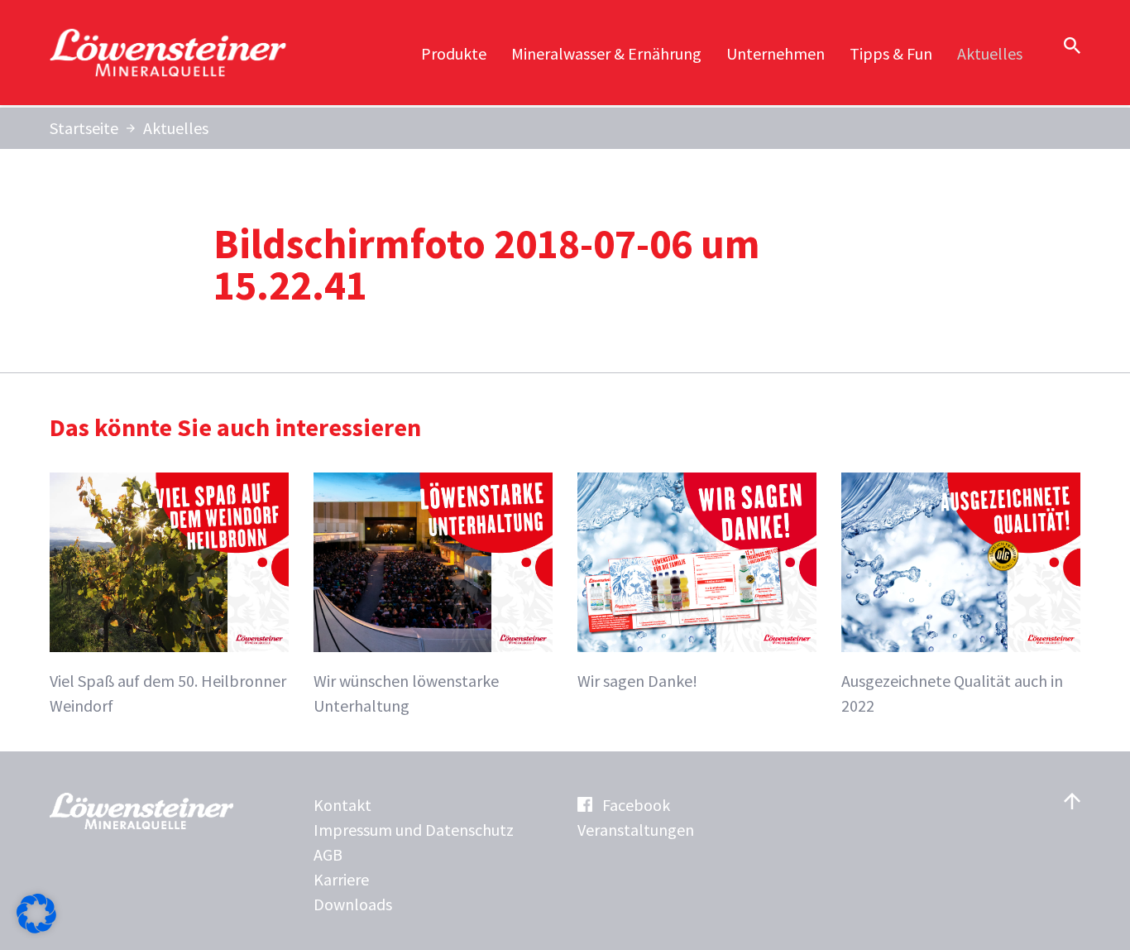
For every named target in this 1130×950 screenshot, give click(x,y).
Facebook (636, 804)
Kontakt (342, 804)
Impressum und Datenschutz (414, 829)
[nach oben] (1072, 801)
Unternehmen (775, 53)
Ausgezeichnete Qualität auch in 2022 (952, 693)
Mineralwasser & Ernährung (606, 53)
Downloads (353, 904)
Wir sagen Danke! (637, 680)
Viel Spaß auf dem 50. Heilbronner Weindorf (168, 693)
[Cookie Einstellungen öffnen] (36, 927)
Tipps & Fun (891, 53)
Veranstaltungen (635, 829)
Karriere (341, 879)
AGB (328, 854)
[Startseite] (169, 52)
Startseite (84, 128)
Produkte (453, 53)
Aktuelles (989, 53)
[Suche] (1072, 45)
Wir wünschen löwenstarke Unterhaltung (406, 693)
